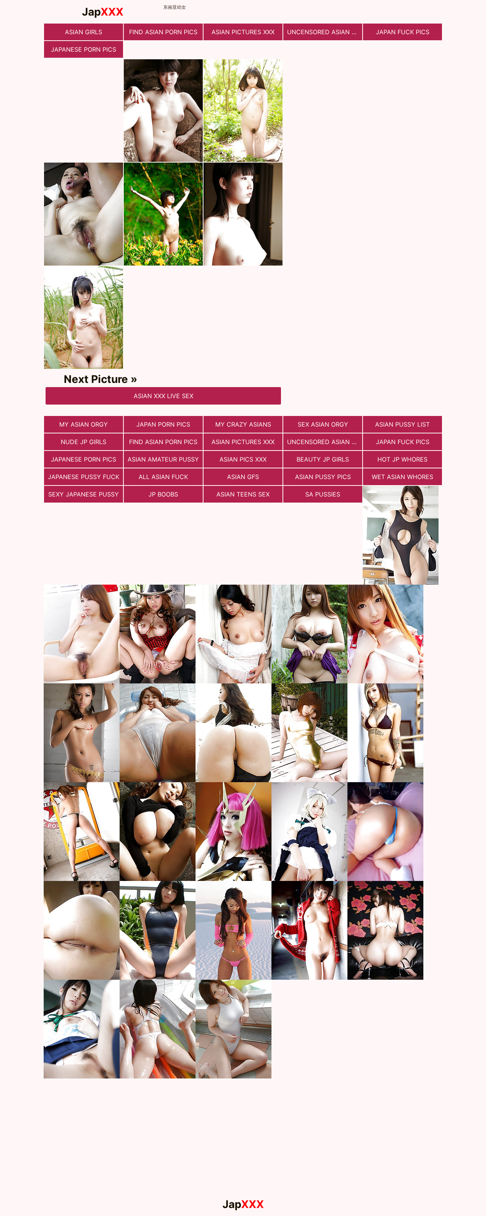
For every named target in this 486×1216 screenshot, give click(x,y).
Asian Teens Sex (243, 494)
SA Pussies (322, 494)
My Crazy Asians (243, 424)
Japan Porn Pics (163, 424)
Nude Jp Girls (83, 442)
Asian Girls (83, 32)
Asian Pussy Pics (323, 477)
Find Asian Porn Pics (163, 32)
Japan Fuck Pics (402, 32)
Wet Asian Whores (402, 477)
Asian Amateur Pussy (163, 459)
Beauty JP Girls (323, 459)
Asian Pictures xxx (243, 32)
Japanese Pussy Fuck (83, 477)
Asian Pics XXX (243, 459)
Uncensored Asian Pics (324, 32)
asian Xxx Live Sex (163, 396)
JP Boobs (163, 494)
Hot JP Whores (402, 459)
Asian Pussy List (402, 424)
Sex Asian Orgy (323, 424)
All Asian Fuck (163, 477)
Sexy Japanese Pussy (83, 494)
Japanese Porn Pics (83, 49)
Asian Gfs (243, 477)
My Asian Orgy (83, 424)
